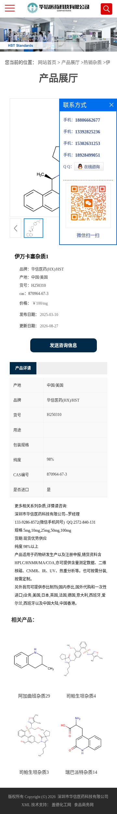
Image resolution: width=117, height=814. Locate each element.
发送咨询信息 (63, 345)
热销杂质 (93, 62)
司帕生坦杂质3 (34, 772)
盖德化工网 (61, 805)
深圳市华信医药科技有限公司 (83, 797)
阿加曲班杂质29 (34, 696)
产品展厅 (70, 62)
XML (25, 805)
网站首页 (47, 62)
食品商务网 (84, 805)
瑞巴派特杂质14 (81, 772)
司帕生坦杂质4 (81, 696)
